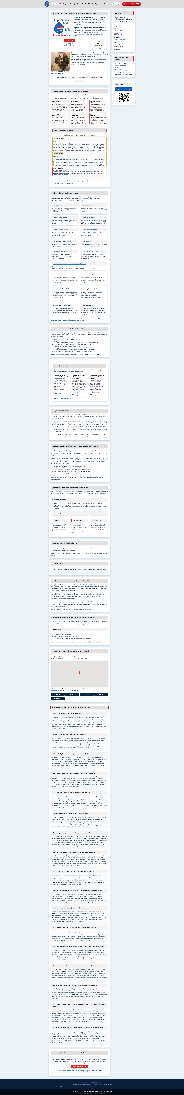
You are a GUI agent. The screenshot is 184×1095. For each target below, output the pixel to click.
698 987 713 (118, 35)
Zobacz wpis (57, 393)
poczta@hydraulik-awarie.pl (122, 44)
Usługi (64, 4)
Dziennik (90, 4)
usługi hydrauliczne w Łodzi (72, 197)
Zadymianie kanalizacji (60, 251)
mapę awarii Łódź (75, 690)
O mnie (101, 4)
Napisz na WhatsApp (119, 39)
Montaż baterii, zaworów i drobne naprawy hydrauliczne (69, 264)
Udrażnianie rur (58, 205)
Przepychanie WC (87, 205)
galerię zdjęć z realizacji (74, 1070)
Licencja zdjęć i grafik (98, 1084)
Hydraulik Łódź (57, 4)
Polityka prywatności (85, 1084)
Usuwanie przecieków (89, 217)
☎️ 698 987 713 (69, 40)
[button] (79, 672)
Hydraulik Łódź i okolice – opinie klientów (62, 183)
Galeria (84, 4)
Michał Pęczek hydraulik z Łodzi (60, 354)
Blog (96, 4)
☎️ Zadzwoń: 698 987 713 (79, 1066)
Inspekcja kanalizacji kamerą (91, 229)
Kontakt (106, 4)
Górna (87, 694)
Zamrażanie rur (87, 241)
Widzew (72, 694)
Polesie (101, 694)
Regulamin (74, 1084)
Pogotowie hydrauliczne (60, 217)
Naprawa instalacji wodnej (90, 251)
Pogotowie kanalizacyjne (60, 229)
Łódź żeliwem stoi (87, 609)
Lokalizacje (72, 4)
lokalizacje (54, 690)
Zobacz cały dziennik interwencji (62, 398)
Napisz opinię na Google (124, 89)
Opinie (79, 4)
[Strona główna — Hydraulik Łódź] (47, 4)
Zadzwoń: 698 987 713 (132, 4)
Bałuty (58, 694)
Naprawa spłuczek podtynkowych (63, 241)
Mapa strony (109, 1084)
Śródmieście (57, 698)
